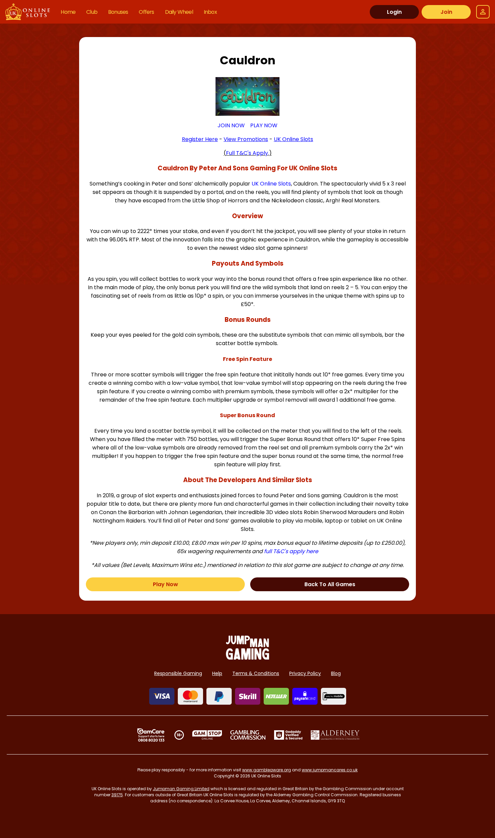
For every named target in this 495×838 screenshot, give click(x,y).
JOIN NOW (231, 125)
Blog (336, 673)
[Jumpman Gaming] (247, 658)
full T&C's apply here (291, 551)
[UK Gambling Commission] (247, 735)
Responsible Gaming (178, 673)
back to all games (329, 584)
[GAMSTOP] (207, 735)
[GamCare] (151, 735)
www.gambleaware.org (266, 770)
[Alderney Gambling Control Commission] (335, 735)
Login (394, 12)
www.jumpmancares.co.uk (330, 770)
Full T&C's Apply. (247, 153)
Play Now (165, 584)
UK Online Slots (271, 184)
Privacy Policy (305, 673)
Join (446, 12)
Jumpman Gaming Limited (181, 789)
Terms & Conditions (255, 673)
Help (217, 673)
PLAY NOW (263, 125)
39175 (117, 795)
